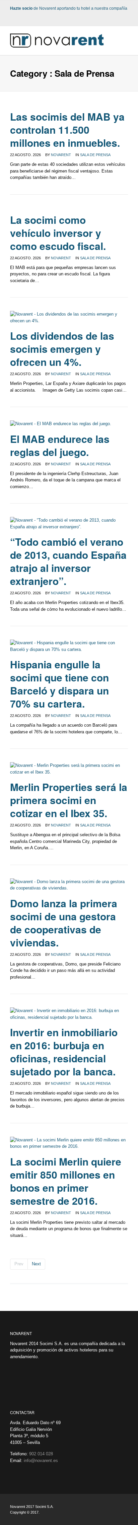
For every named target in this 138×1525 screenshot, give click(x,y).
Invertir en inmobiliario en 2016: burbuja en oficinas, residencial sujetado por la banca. (64, 1051)
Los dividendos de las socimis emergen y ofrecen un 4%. (62, 348)
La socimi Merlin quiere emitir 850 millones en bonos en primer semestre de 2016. (65, 1181)
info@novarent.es (41, 1460)
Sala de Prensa (95, 155)
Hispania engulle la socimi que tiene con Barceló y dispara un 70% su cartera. (59, 684)
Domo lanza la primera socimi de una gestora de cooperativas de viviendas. (63, 922)
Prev (18, 1263)
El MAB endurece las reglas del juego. (60, 445)
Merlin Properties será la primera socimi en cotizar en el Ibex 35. (68, 800)
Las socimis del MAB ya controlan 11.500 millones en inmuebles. (67, 129)
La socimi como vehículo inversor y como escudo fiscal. (58, 232)
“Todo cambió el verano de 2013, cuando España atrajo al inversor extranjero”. (68, 561)
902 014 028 (41, 1453)
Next (36, 1263)
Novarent (61, 155)
